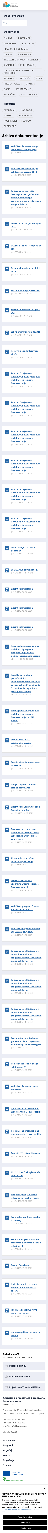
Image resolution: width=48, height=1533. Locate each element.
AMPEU (27, 121)
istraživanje (23, 89)
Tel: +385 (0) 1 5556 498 (14, 1419)
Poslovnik (28, 43)
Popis (7, 89)
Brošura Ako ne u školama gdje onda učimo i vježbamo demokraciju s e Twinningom (26, 1041)
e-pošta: (15, 1426)
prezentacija (12, 84)
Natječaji (26, 110)
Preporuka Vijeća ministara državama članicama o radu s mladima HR (26, 1242)
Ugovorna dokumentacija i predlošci (19, 71)
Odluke (8, 38)
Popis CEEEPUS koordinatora (25, 1153)
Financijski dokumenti (17, 49)
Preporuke (10, 43)
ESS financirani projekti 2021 (25, 331)
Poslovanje (25, 54)
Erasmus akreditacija (22, 588)
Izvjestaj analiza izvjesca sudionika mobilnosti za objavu (24, 1287)
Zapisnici (9, 65)
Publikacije (11, 121)
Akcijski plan (29, 94)
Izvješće (25, 78)
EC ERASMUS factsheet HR (24, 569)
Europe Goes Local (20, 1265)
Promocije (10, 126)
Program (9, 78)
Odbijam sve (25, 1522)
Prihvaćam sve (25, 1528)
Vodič (39, 78)
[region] (24, 1509)
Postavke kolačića (25, 1517)
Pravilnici (24, 38)
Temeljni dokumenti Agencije (21, 60)
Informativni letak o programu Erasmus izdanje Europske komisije (25, 884)
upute (29, 84)
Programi (9, 110)
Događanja (25, 115)
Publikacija (27, 65)
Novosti (8, 115)
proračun (9, 94)
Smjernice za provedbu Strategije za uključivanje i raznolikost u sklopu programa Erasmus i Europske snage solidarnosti (26, 198)
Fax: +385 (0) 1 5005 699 (14, 1422)
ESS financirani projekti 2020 (25, 290)
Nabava (8, 54)
